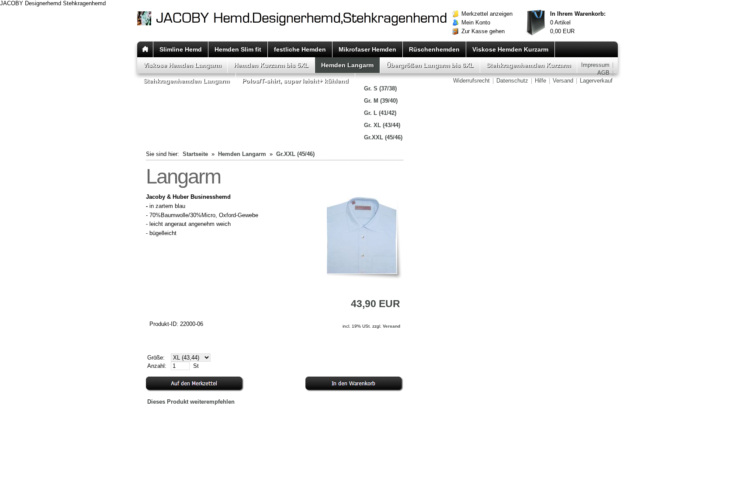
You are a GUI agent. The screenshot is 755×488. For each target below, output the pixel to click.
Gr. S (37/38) (380, 88)
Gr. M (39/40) (381, 100)
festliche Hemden (300, 49)
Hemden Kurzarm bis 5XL (271, 65)
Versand (563, 80)
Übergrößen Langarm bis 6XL (430, 65)
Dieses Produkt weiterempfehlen (191, 401)
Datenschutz (512, 80)
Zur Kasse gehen (483, 31)
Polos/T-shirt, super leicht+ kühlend (295, 80)
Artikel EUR (578, 22)
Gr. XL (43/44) (382, 125)
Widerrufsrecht (471, 80)
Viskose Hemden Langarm (182, 65)
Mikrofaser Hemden (367, 49)
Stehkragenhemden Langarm (186, 80)
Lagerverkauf (596, 80)
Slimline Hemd (180, 49)
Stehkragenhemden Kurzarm (528, 65)
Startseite (195, 154)
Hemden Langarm (347, 65)
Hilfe (540, 80)
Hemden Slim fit (238, 49)
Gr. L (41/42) (380, 113)
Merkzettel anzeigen (487, 13)
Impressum (595, 65)
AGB (603, 72)
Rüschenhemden (434, 49)
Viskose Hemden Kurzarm (510, 49)
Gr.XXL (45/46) (383, 137)
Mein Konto (475, 22)
